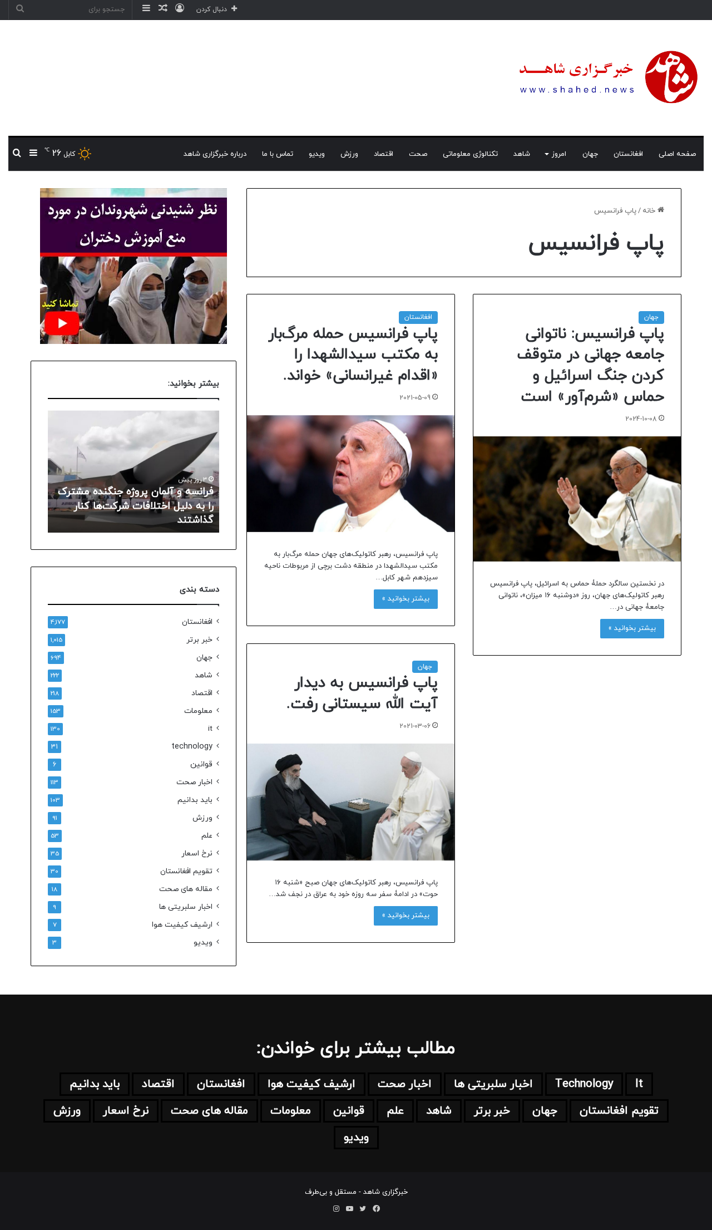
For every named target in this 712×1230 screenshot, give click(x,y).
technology (191, 746)
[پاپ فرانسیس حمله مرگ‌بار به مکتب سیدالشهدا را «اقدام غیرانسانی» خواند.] (350, 473)
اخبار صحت (194, 782)
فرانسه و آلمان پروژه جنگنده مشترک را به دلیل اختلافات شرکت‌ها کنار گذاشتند (136, 506)
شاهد (521, 154)
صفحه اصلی (677, 154)
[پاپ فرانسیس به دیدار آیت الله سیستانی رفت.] (350, 802)
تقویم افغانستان (186, 871)
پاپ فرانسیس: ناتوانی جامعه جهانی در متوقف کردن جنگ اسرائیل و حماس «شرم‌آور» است (590, 365)
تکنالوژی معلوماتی (470, 154)
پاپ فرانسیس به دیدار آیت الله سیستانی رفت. (362, 693)
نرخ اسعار (196, 853)
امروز (559, 154)
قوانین (201, 764)
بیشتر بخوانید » (632, 628)
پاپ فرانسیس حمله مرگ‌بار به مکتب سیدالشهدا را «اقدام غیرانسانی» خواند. (353, 355)
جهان (590, 154)
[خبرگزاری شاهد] (606, 78)
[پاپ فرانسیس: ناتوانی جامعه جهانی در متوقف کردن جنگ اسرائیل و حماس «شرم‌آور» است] (577, 499)
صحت (418, 154)
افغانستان (628, 154)
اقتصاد (383, 154)
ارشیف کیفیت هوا (182, 924)
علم (206, 835)
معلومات (198, 711)
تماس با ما (277, 154)
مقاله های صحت (185, 889)
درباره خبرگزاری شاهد (215, 154)
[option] (133, 471)
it (210, 729)
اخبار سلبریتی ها (185, 907)
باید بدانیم (194, 800)
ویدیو (317, 154)
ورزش (349, 154)
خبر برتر (199, 639)
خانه (649, 211)
